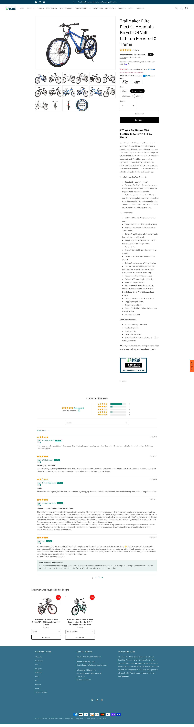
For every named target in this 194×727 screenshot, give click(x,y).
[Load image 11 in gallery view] (68, 91)
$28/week (151, 69)
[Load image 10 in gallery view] (55, 91)
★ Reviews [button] (192, 365)
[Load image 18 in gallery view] (68, 105)
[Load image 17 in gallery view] (55, 105)
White (138, 96)
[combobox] (46, 632)
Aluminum (127, 96)
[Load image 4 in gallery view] (68, 78)
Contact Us (39, 661)
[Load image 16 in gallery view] (41, 105)
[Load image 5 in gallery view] (82, 78)
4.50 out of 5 (79, 408)
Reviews (38, 684)
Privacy (37, 688)
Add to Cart (46, 637)
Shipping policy (101, 718)
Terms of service (90, 718)
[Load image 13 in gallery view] (95, 91)
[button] (30, 8)
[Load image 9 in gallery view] (41, 91)
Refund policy (69, 718)
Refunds (38, 665)
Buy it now (139, 120)
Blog (37, 676)
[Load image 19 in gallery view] (82, 105)
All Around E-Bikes (45, 718)
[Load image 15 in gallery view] (109, 91)
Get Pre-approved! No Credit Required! (131, 72)
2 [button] (95, 577)
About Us (38, 657)
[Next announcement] (120, 2)
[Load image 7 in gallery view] (95, 78)
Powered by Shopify (56, 718)
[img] (42, 437)
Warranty (38, 673)
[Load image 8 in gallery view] (109, 78)
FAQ (36, 680)
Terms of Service (41, 692)
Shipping (123, 58)
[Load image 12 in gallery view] (82, 91)
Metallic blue (137, 91)
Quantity (123, 101)
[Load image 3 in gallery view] (55, 78)
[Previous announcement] (73, 2)
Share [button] (124, 381)
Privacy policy (79, 718)
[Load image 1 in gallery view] (41, 78)
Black (125, 91)
